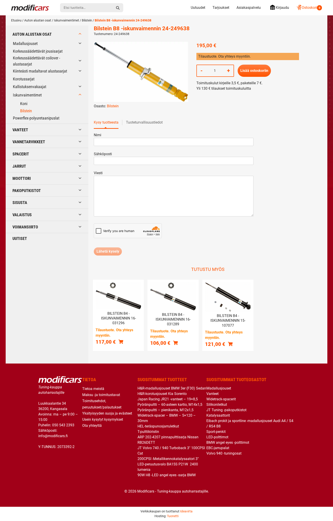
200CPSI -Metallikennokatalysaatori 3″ (168, 459)
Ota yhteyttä (92, 425)
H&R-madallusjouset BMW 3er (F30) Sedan (172, 388)
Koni (23, 103)
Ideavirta (186, 511)
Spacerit (20, 154)
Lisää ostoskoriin (254, 70)
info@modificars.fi (53, 436)
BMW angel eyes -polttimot (227, 442)
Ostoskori (311, 7)
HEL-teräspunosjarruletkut (158, 426)
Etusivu (16, 20)
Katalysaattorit (218, 415)
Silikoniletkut (216, 404)
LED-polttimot (217, 437)
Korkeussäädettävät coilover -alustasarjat (36, 61)
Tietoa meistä (93, 389)
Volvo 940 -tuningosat (223, 453)
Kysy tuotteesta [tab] (106, 122)
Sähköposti (103, 154)
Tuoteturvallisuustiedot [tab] (144, 122)
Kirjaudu (282, 7)
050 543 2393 (63, 425)
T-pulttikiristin (148, 431)
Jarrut (19, 166)
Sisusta (19, 202)
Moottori (21, 178)
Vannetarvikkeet (28, 141)
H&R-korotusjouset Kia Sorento (162, 394)
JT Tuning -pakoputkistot (226, 410)
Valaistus (22, 214)
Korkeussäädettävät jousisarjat (38, 51)
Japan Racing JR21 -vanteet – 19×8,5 (168, 399)
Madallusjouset (25, 43)
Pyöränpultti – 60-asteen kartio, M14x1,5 (170, 404)
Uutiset (19, 238)
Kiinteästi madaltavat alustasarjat (40, 71)
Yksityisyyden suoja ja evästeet (107, 413)
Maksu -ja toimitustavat (101, 395)
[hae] (117, 7)
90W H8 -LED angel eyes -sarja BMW (167, 475)
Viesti (98, 173)
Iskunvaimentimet (66, 20)
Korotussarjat (23, 79)
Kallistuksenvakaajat (29, 86)
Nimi (97, 135)
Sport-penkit (216, 431)
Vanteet (20, 129)
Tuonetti (173, 516)
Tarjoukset (220, 7)
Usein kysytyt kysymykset (102, 419)
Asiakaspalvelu (248, 7)
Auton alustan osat (37, 20)
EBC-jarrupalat (217, 448)
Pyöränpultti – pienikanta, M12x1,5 (165, 410)
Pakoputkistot (26, 190)
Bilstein (87, 20)
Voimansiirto (25, 227)
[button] (121, 341)
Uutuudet (198, 7)
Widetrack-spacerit (221, 399)
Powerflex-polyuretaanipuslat (36, 118)
